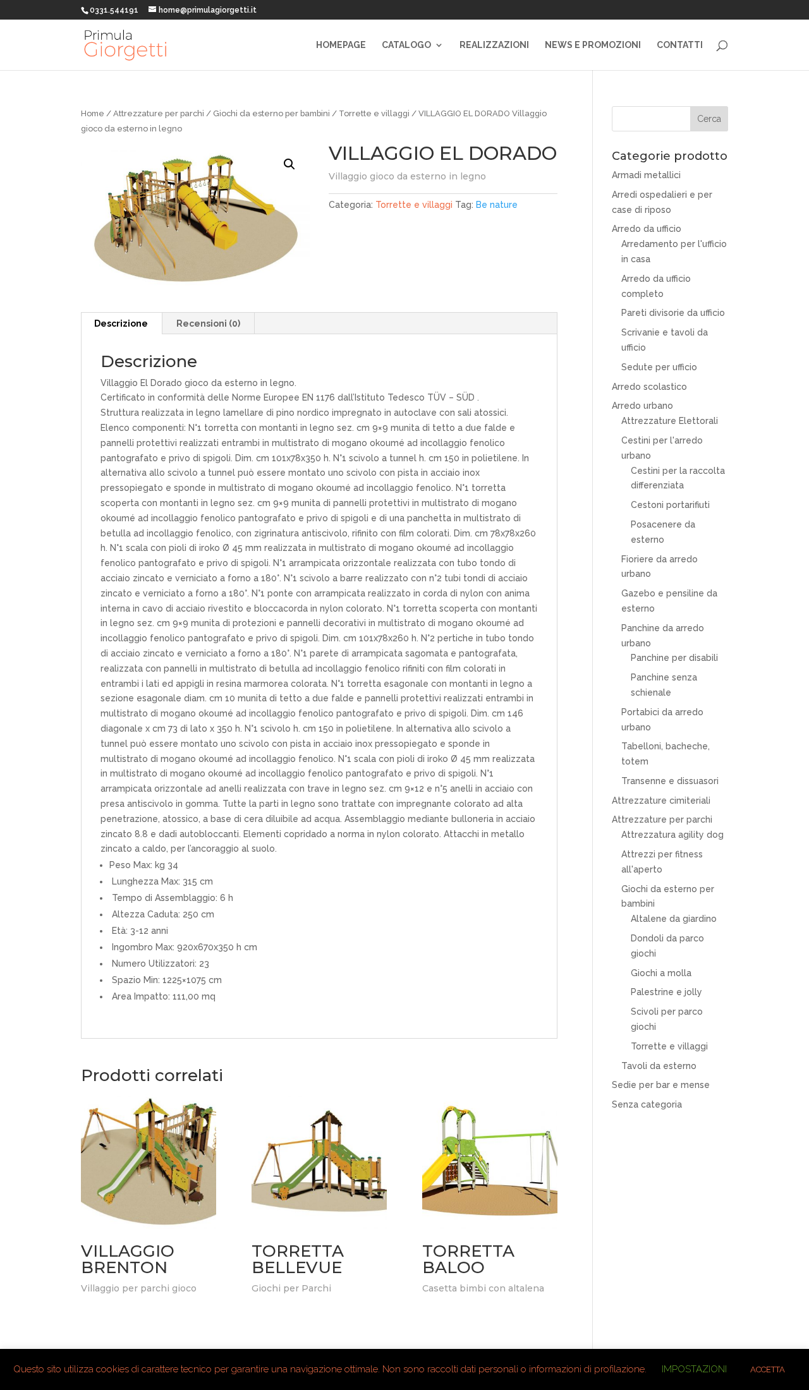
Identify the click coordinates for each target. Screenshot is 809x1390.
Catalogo (406, 45)
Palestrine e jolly (666, 992)
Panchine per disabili (674, 658)
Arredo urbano (642, 406)
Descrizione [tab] (121, 323)
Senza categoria (647, 1104)
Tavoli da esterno (658, 1066)
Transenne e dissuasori (670, 781)
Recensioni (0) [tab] (208, 323)
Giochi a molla (661, 973)
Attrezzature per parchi (158, 113)
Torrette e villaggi (374, 113)
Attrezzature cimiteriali (661, 800)
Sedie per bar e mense (661, 1085)
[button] (289, 164)
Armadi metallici (646, 175)
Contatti (680, 45)
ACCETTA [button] (767, 1369)
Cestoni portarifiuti (670, 505)
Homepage (341, 45)
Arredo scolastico (649, 387)
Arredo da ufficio (646, 229)
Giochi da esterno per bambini (271, 113)
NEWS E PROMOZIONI (593, 45)
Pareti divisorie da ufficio (673, 313)
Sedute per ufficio (659, 367)
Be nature (497, 205)
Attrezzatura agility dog (672, 835)
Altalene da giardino (674, 919)
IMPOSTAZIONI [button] (694, 1369)
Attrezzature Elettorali (669, 421)
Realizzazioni (494, 45)
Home (92, 113)
